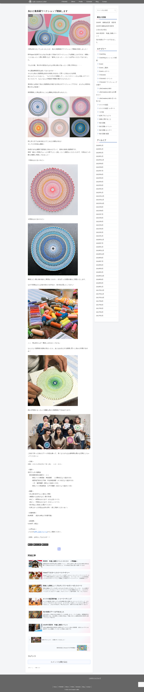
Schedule (78, 686)
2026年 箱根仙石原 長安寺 (106, 22)
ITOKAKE (46, 544)
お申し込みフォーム (40, 532)
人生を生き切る (101, 30)
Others (67, 686)
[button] (115, 10)
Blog (83, 686)
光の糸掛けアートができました (106, 41)
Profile (72, 686)
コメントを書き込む (59, 662)
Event (31, 544)
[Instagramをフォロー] (59, 549)
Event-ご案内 (38, 544)
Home (55, 686)
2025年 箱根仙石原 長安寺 (105, 26)
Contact (88, 686)
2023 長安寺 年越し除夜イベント (106, 34)
